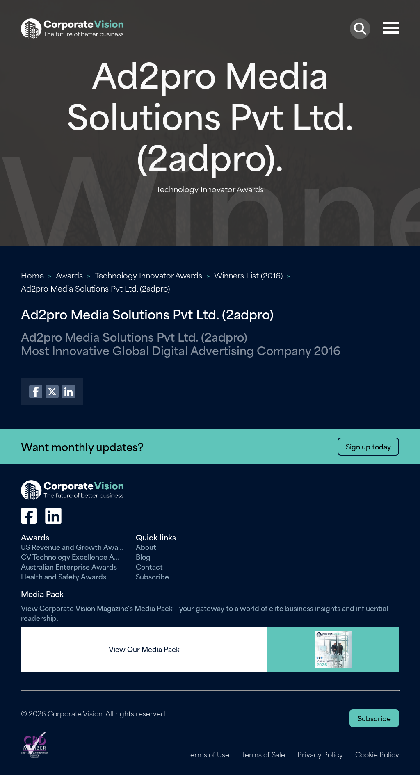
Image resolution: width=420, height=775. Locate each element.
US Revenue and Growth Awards (72, 547)
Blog (143, 556)
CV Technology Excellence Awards (72, 556)
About (146, 547)
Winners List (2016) (248, 275)
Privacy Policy (320, 754)
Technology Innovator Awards (148, 275)
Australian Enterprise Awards (69, 566)
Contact (149, 566)
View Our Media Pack (144, 649)
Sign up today (368, 446)
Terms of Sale (263, 754)
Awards (69, 275)
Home (32, 275)
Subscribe (152, 576)
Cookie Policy (377, 754)
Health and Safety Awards (63, 576)
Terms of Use (208, 754)
